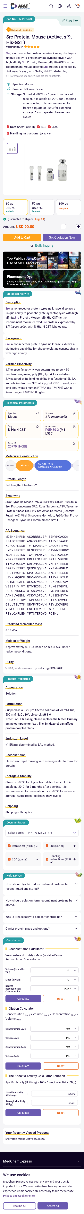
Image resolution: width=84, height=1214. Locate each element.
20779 (12, 446)
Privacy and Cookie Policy (19, 1195)
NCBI (22, 446)
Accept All (53, 1206)
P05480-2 (52, 430)
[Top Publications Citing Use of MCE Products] (42, 268)
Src (8, 53)
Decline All (19, 1206)
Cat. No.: (19, 19)
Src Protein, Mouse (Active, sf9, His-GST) (26, 1139)
